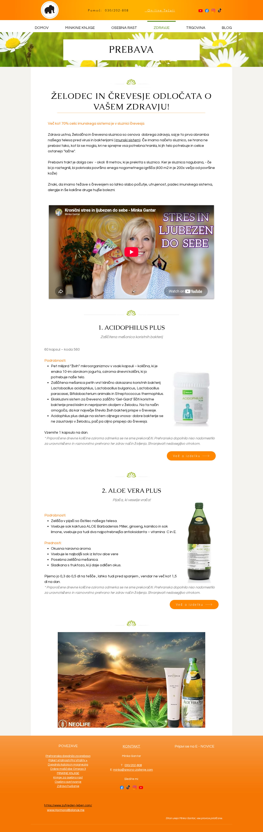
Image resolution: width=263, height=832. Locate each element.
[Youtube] (200, 10)
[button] (131, 680)
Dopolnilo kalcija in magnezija (68, 764)
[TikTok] (219, 10)
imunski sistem (127, 140)
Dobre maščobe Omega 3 (68, 768)
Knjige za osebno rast (68, 777)
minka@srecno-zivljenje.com (133, 769)
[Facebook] (206, 10)
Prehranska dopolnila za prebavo (68, 756)
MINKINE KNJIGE (68, 773)
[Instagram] (213, 10)
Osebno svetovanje (68, 781)
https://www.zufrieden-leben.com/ (68, 805)
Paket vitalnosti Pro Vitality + (68, 760)
